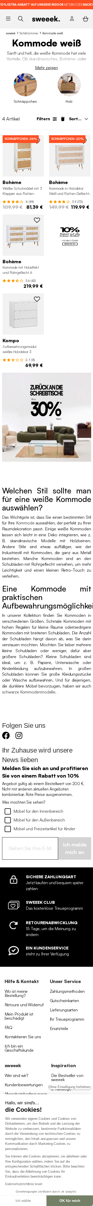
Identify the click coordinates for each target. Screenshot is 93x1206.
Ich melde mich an (75, 848)
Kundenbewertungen (24, 1084)
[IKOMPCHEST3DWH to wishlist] (37, 299)
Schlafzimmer (29, 33)
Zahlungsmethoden (67, 991)
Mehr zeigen (46, 67)
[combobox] (78, 118)
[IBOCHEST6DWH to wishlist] (37, 220)
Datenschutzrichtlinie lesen (23, 1184)
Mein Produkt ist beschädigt (19, 1016)
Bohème (67, 58)
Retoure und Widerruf (24, 1004)
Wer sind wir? (17, 1075)
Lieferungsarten (64, 1009)
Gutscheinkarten (64, 1000)
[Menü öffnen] (8, 18)
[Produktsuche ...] (20, 18)
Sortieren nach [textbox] (80, 118)
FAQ (9, 1027)
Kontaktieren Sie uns (23, 1036)
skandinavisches (43, 58)
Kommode (25, 522)
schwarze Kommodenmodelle (29, 691)
